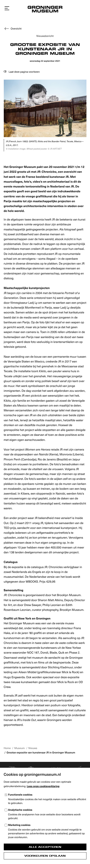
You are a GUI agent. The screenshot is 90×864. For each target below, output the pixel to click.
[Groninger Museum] (45, 9)
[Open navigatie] (7, 8)
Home (7, 748)
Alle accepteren (45, 846)
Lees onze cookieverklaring (43, 786)
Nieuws (32, 748)
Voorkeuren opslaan (45, 855)
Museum (19, 748)
